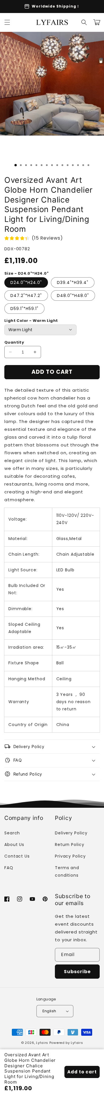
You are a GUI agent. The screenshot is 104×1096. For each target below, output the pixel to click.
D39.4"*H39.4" (72, 282)
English (49, 1011)
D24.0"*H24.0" (26, 282)
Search (12, 833)
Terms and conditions (67, 871)
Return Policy (69, 844)
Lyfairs (42, 1042)
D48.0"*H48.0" (73, 295)
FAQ (8, 868)
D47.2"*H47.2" (26, 295)
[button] (7, 22)
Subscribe (77, 971)
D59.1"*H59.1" (24, 308)
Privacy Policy (70, 856)
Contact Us (17, 856)
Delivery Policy (71, 833)
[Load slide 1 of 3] (15, 165)
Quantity (14, 342)
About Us (14, 844)
